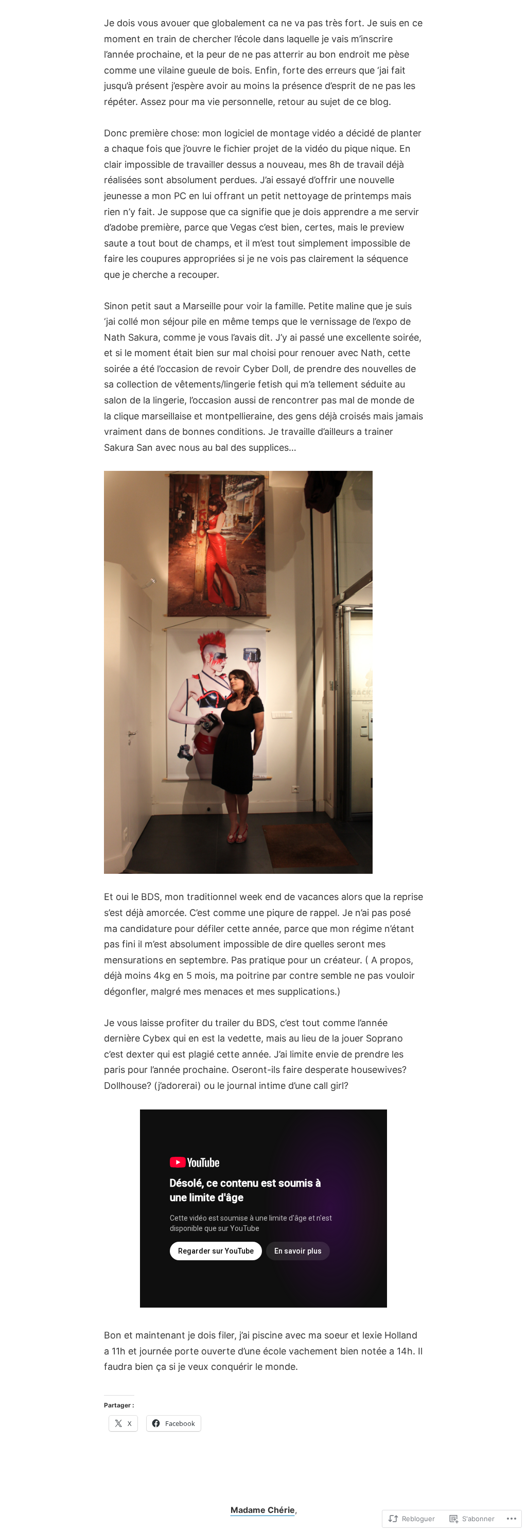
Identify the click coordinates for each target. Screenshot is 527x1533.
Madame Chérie (263, 1510)
